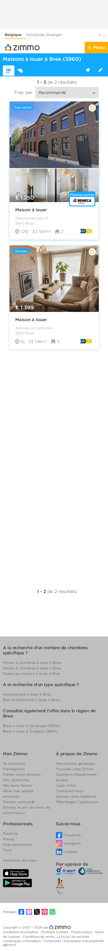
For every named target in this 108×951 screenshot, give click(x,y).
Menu (99, 47)
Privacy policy (82, 932)
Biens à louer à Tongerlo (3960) (30, 731)
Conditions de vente (39, 937)
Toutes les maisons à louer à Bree (31, 673)
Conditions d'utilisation (21, 932)
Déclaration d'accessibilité (84, 941)
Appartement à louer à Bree (27, 694)
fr (100, 35)
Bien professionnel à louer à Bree (31, 700)
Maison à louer (31, 209)
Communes (52, 941)
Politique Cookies (55, 932)
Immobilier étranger (44, 35)
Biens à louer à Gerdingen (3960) (31, 726)
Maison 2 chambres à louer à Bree (32, 662)
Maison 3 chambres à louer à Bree (32, 668)
